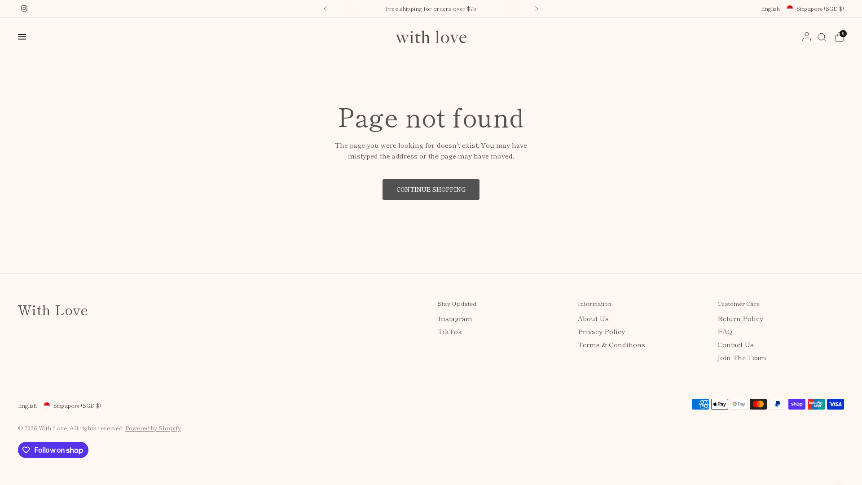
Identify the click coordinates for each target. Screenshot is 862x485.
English (770, 8)
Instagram (455, 318)
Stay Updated (457, 303)
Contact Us (735, 344)
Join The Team (741, 357)
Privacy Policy (601, 331)
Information (594, 303)
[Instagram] (24, 8)
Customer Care (738, 303)
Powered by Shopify (153, 427)
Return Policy (740, 318)
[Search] (822, 37)
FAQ (724, 331)
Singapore (820, 8)
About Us (593, 318)
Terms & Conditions (611, 344)
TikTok (450, 331)
